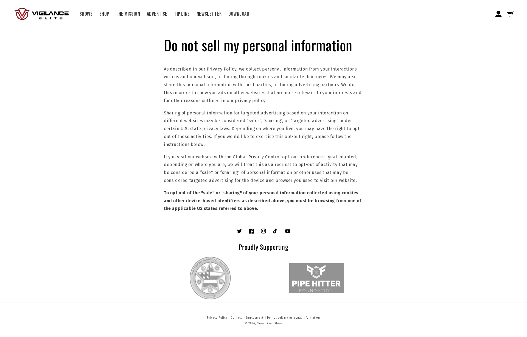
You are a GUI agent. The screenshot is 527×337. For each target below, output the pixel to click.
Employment (255, 317)
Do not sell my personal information (293, 317)
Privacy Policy (217, 317)
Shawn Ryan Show (269, 323)
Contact (236, 317)
